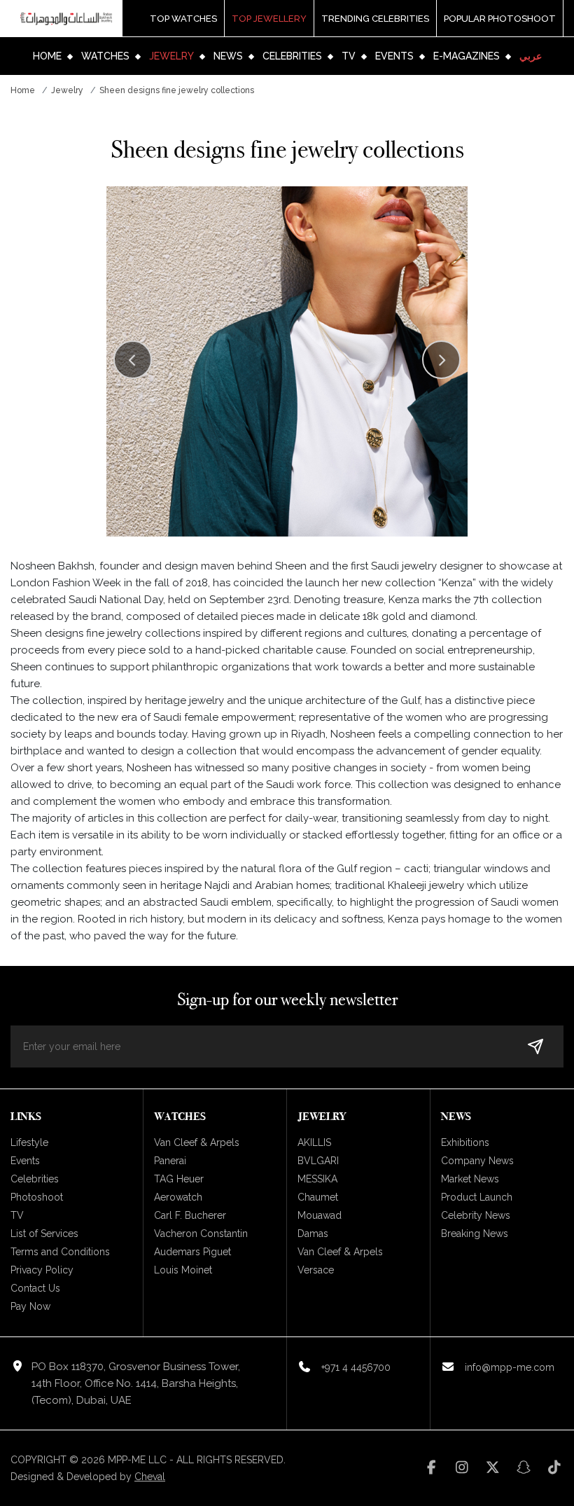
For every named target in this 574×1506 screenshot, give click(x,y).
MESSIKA (317, 1178)
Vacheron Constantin (201, 1233)
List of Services (44, 1233)
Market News (470, 1178)
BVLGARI (318, 1160)
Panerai (170, 1160)
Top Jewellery (269, 18)
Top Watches (183, 18)
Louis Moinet (183, 1270)
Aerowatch (178, 1197)
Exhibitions (465, 1142)
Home (47, 56)
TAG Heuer (179, 1178)
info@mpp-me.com (509, 1367)
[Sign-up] (535, 1046)
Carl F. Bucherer (190, 1215)
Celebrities (292, 56)
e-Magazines (466, 56)
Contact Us (35, 1288)
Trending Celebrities (375, 18)
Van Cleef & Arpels (196, 1142)
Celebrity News (475, 1215)
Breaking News (474, 1233)
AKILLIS (314, 1142)
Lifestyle (29, 1142)
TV (349, 56)
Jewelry (171, 56)
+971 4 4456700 (356, 1367)
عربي (530, 56)
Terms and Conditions (60, 1251)
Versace (316, 1270)
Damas (313, 1233)
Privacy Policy (42, 1270)
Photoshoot (36, 1197)
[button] (441, 359)
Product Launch (476, 1197)
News (228, 56)
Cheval (149, 1476)
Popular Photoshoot (500, 18)
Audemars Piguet (192, 1251)
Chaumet (318, 1197)
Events (394, 56)
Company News (477, 1160)
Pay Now (30, 1306)
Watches (105, 56)
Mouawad (320, 1215)
